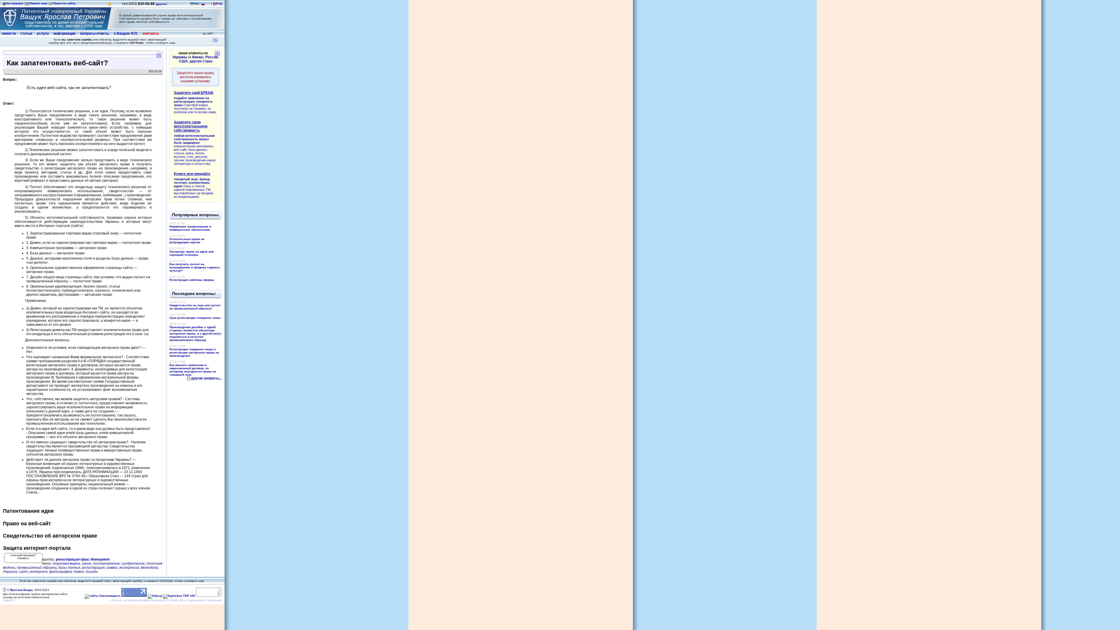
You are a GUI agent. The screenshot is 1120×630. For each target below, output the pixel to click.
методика (149, 568)
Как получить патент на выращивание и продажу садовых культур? (194, 267)
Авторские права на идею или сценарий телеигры (191, 253)
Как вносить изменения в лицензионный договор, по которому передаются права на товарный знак (192, 369)
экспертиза (129, 568)
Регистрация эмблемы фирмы (191, 279)
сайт (23, 572)
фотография (60, 572)
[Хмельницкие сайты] (102, 595)
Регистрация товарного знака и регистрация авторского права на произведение (194, 352)
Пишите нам (38, 3)
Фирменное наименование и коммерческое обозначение (190, 228)
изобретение (133, 563)
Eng (219, 3)
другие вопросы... (206, 378)
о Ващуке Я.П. (126, 34)
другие (161, 4)
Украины (179, 57)
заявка (111, 568)
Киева (197, 57)
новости (9, 34)
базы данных (69, 568)
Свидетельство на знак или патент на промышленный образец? (194, 307)
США (183, 61)
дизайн (92, 572)
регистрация (93, 568)
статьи (26, 34)
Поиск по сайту (64, 3)
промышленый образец (37, 568)
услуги (43, 34)
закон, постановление (101, 563)
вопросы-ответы (94, 34)
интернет (38, 572)
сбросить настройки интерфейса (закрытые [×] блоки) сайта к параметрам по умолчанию (166, 600)
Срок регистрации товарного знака (194, 317)
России (211, 57)
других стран (201, 61)
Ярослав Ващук (21, 590)
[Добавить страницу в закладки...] (109, 5)
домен (79, 572)
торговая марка (66, 563)
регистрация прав (72, 559)
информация (64, 34)
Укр (196, 3)
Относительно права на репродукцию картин (186, 240)
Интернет (100, 559)
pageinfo (9, 600)
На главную (14, 3)
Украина (10, 572)
